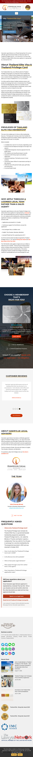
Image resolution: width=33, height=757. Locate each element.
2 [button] (15, 409)
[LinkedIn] (13, 653)
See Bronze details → (23, 2)
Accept (14, 754)
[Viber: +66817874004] (13, 648)
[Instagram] (9, 653)
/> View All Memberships (17, 344)
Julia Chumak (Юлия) (16, 504)
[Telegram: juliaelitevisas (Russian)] (6, 644)
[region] (16, 27)
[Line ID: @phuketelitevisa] (13, 644)
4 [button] (20, 409)
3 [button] (17, 409)
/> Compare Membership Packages (18, 348)
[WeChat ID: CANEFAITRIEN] (9, 644)
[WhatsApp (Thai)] (6, 648)
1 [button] (13, 409)
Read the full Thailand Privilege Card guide (15, 600)
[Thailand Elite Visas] (16, 7)
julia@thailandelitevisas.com (16, 508)
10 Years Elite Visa (16, 325)
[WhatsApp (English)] (2, 648)
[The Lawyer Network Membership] (16, 737)
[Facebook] (2, 653)
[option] (16, 322)
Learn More (16, 336)
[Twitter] (6, 653)
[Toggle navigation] (16, 13)
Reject (20, 754)
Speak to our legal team (17, 596)
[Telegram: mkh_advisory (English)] (2, 644)
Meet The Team (18, 515)
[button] (14, 39)
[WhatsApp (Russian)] (9, 648)
